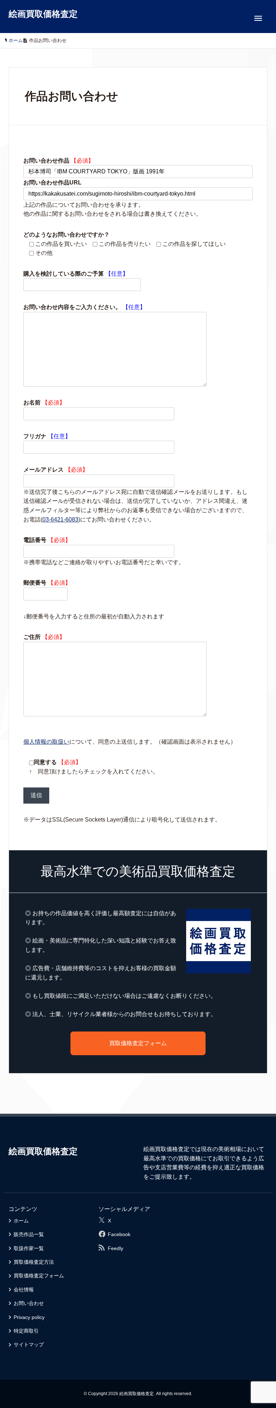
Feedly (115, 1248)
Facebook (119, 1234)
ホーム (21, 1221)
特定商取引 (26, 1331)
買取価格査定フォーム (138, 1043)
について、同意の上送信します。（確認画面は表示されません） (129, 742)
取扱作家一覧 (29, 1248)
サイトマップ (29, 1344)
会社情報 (24, 1289)
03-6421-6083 (60, 519)
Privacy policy (29, 1317)
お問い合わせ (29, 1303)
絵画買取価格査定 (43, 14)
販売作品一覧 (29, 1234)
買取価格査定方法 (34, 1262)
